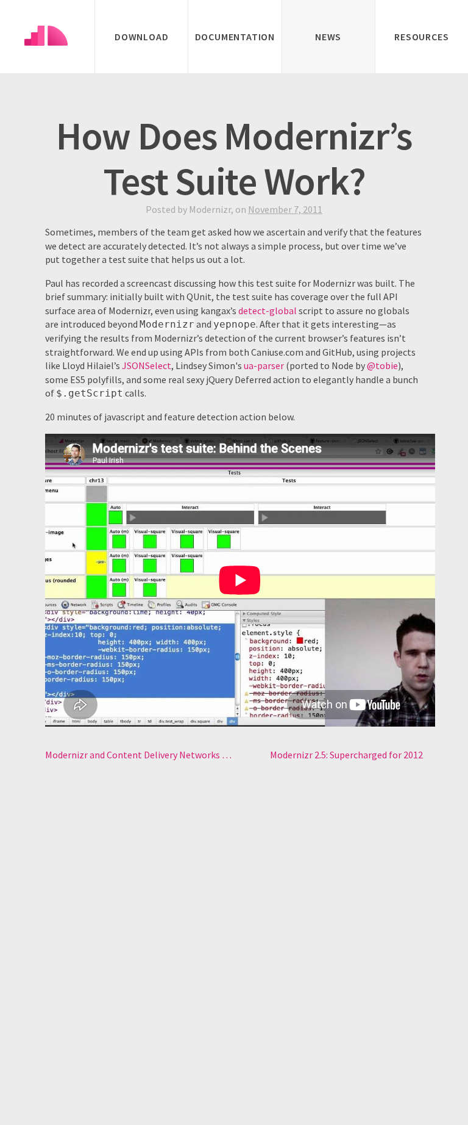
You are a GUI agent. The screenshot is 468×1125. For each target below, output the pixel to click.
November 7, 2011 (285, 209)
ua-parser (264, 365)
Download (141, 37)
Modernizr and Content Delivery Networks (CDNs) (139, 755)
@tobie (382, 365)
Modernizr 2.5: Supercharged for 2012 (346, 755)
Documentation (235, 37)
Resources (421, 37)
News (328, 37)
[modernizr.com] (47, 36)
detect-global (267, 310)
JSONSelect (146, 365)
